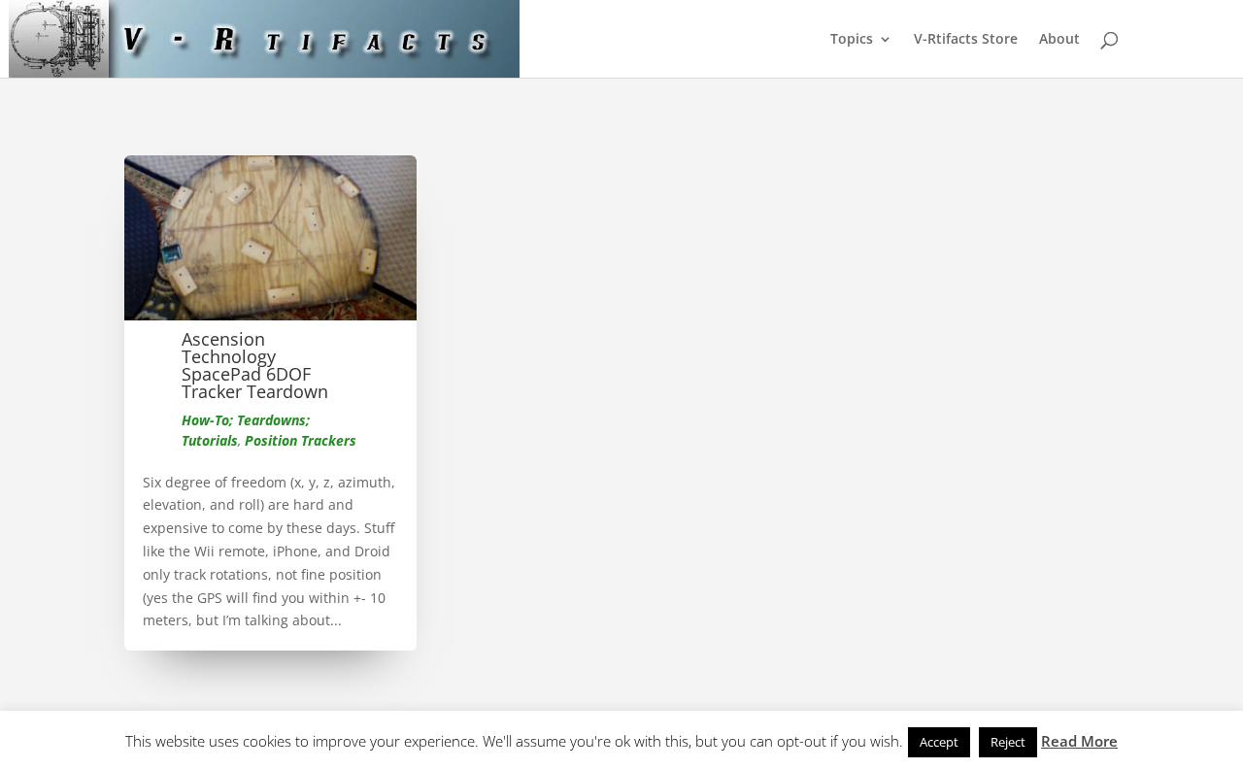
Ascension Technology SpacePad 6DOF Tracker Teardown (255, 365)
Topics (851, 40)
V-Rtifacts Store (966, 40)
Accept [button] (939, 742)
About (1059, 40)
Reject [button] (1008, 742)
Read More (1079, 741)
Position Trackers (300, 440)
